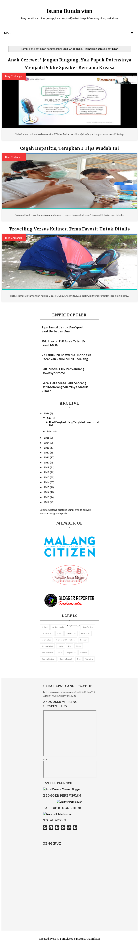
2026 (47, 413)
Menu (7, 33)
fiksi (59, 633)
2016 (47, 482)
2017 (47, 477)
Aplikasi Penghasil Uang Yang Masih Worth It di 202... (72, 424)
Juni (49, 417)
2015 (47, 487)
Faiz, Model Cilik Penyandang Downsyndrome (63, 371)
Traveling (89, 659)
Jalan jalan (85, 633)
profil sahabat (47, 652)
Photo (78, 646)
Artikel (45, 627)
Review (83, 652)
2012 (47, 502)
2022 (47, 452)
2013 (47, 497)
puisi (60, 652)
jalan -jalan (71, 633)
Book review (88, 627)
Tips (79, 659)
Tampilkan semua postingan (101, 48)
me (69, 646)
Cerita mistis (47, 633)
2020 (47, 462)
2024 (47, 442)
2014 (47, 492)
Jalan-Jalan (46, 640)
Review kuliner (48, 659)
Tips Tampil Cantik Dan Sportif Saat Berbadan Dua (63, 329)
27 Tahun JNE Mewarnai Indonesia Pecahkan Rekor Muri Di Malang (66, 357)
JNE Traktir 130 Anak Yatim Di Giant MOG (63, 343)
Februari (51, 431)
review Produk (66, 659)
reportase (71, 652)
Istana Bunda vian (69, 11)
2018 (47, 472)
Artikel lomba (58, 627)
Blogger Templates (88, 938)
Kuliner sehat (47, 646)
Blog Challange (13, 76)
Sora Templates (63, 938)
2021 (47, 457)
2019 (47, 467)
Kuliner (83, 640)
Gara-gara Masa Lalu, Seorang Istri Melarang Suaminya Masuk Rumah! (64, 387)
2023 (47, 447)
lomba (60, 646)
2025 (47, 437)
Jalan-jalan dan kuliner (65, 640)
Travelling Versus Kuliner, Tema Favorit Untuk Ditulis (69, 229)
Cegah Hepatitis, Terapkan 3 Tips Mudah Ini (69, 148)
